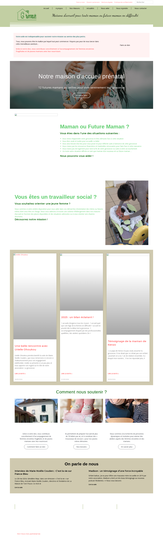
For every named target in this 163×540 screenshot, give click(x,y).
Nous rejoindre (122, 8)
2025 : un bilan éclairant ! (77, 317)
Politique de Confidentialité (97, 515)
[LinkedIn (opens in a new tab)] (20, 2)
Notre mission (92, 513)
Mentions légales (107, 2)
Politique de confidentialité (123, 2)
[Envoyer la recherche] (150, 2)
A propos (59, 8)
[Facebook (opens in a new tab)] (12, 2)
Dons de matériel (93, 520)
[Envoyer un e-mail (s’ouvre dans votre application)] (25, 2)
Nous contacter (141, 8)
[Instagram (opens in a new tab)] (16, 2)
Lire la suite (19, 487)
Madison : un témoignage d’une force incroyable (116, 471)
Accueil (46, 8)
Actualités (90, 8)
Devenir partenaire (93, 2)
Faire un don (80, 2)
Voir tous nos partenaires (28, 534)
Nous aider (105, 8)
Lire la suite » (20, 374)
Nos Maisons (75, 8)
